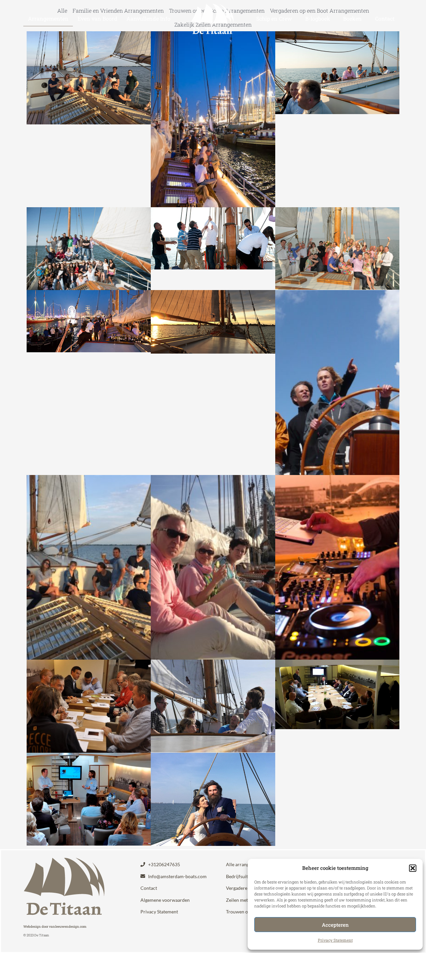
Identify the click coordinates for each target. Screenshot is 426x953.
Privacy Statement (335, 940)
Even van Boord (97, 18)
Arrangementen (48, 18)
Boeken (352, 18)
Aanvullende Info (148, 18)
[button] (412, 868)
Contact (385, 18)
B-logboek (317, 18)
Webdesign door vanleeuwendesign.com (55, 926)
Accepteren (335, 924)
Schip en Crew (274, 18)
